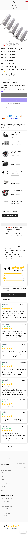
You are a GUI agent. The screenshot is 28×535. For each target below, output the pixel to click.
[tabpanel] (14, 28)
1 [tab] (9, 41)
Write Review (13, 295)
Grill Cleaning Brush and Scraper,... (16, 191)
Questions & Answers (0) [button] (19, 289)
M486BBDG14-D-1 (10, 239)
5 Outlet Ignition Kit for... (16, 132)
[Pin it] (14, 74)
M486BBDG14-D (19, 239)
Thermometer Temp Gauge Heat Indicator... (17, 152)
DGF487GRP (8, 231)
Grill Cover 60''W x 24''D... (17, 162)
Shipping (3, 82)
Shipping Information (4, 480)
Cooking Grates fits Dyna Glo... (18, 141)
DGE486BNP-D (9, 229)
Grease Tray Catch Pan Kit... (17, 181)
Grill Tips (7, 511)
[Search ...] (14, 2)
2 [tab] (11, 41)
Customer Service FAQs (6, 471)
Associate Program (7, 498)
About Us (3, 468)
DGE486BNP (21, 227)
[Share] (9, 74)
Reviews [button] (6, 289)
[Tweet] (11, 74)
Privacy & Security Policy (6, 476)
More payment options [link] (14, 103)
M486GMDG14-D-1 (10, 235)
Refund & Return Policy (5, 489)
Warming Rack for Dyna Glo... (17, 201)
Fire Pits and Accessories (7, 514)
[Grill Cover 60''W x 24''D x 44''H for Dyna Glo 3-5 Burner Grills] (5, 163)
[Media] (25, 40)
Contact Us (4, 486)
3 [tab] (14, 41)
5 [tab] (18, 41)
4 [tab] (16, 41)
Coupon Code (7, 501)
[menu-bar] (2, 2)
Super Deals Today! (7, 504)
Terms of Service (5, 483)
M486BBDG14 (9, 237)
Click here (7, 256)
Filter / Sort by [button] (7, 299)
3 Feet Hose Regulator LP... (17, 171)
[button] (5, 72)
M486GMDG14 (8, 233)
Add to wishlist (6, 107)
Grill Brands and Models (7, 507)
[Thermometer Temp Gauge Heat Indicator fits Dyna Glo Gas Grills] (5, 154)
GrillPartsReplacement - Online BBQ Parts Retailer (14, 7)
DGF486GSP (16, 229)
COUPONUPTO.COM (21, 467)
